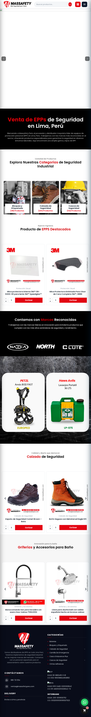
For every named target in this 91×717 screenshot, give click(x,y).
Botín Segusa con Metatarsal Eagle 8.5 (23, 519)
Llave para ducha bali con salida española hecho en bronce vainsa (24, 610)
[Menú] (84, 4)
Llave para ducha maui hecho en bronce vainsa (68, 610)
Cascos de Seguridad (58, 660)
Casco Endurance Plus (59, 656)
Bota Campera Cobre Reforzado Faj (67, 519)
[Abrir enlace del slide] (45, 24)
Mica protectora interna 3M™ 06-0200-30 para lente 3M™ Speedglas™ (23, 292)
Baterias (53, 641)
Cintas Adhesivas (57, 664)
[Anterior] (3, 58)
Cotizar (29, 300)
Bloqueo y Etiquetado (58, 645)
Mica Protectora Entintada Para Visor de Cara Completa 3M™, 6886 (68, 292)
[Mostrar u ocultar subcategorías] (84, 649)
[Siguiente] (87, 58)
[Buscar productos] (70, 4)
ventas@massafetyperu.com (22, 686)
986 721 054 (15, 680)
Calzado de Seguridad (59, 649)
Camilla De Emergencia (59, 652)
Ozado (68, 712)
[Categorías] (78, 4)
